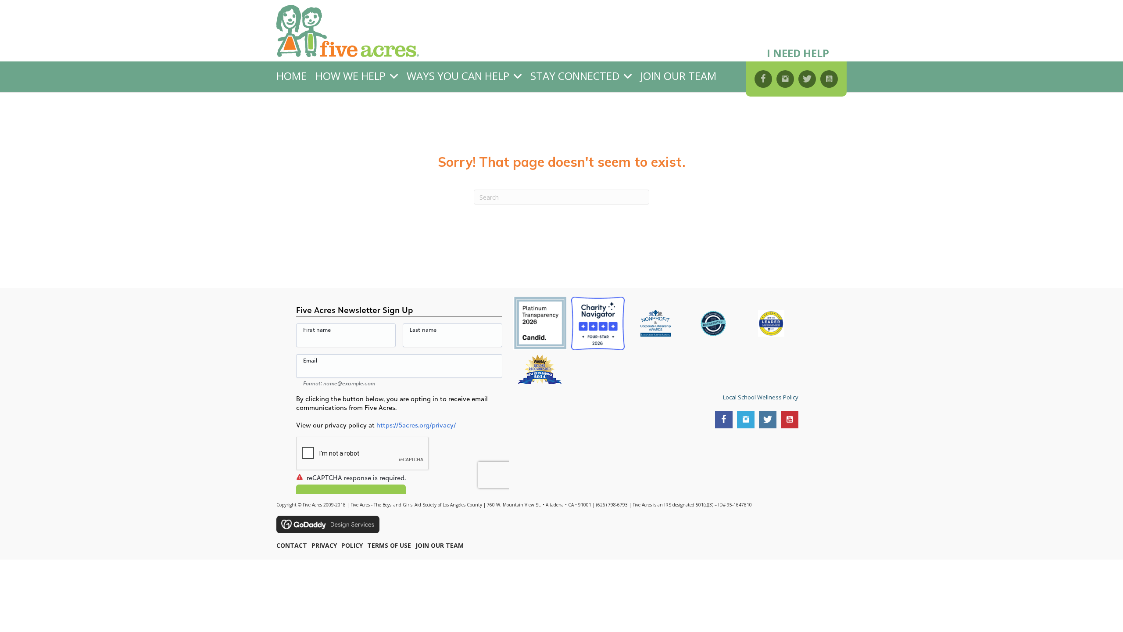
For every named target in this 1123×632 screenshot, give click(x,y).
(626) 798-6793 (612, 505)
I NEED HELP (798, 53)
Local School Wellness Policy (760, 397)
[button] (763, 79)
